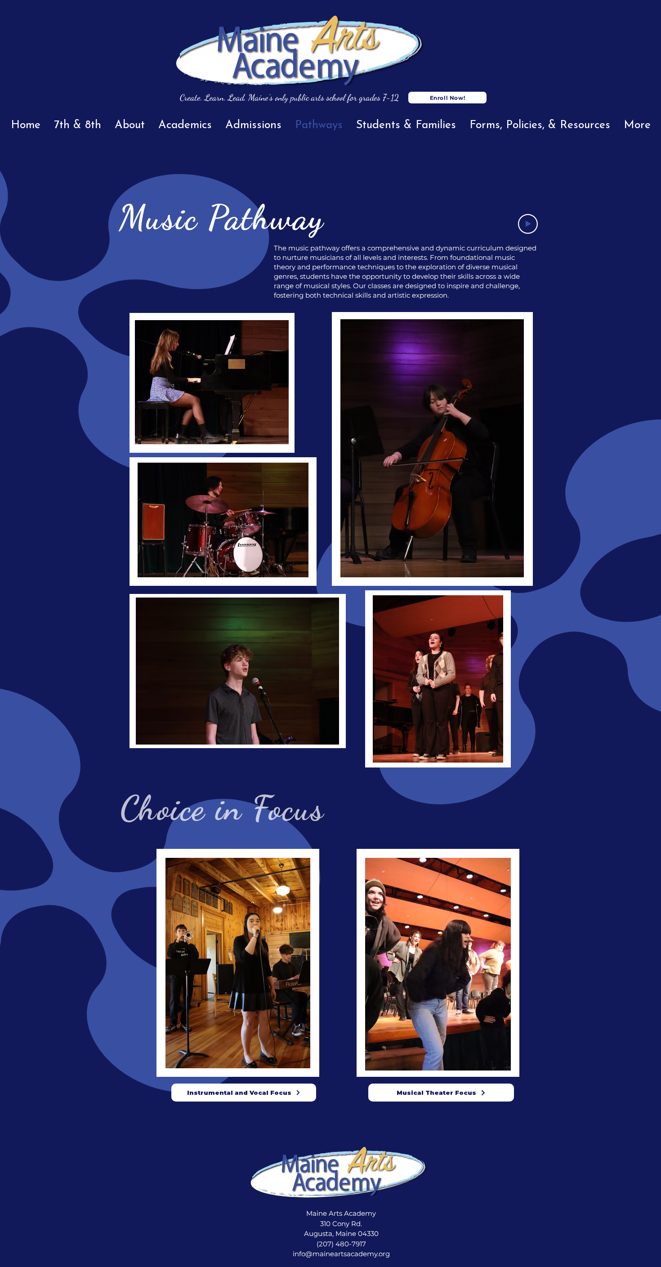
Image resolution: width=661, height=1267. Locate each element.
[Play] (528, 224)
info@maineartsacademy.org (341, 1253)
